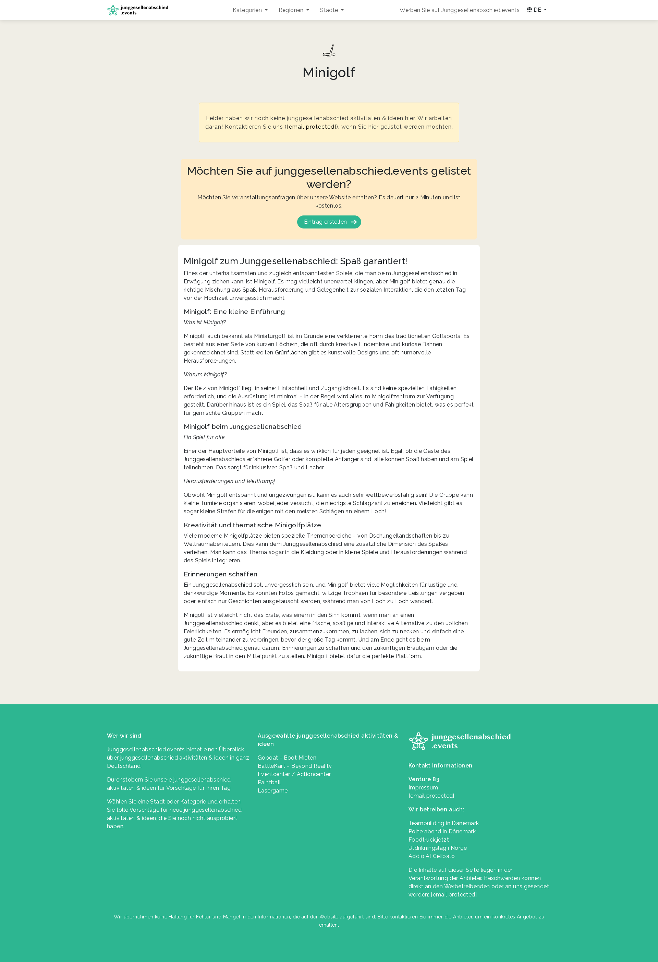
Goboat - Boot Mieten (287, 757)
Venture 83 (424, 779)
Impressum (423, 787)
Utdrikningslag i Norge (438, 848)
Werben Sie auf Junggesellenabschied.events (460, 10)
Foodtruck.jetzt (429, 839)
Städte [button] (330, 10)
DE (537, 10)
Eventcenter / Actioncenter (294, 774)
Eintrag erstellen (325, 222)
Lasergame (273, 790)
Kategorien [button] (248, 10)
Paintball (269, 782)
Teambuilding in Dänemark (444, 823)
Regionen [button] (292, 10)
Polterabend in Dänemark (442, 831)
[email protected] (311, 127)
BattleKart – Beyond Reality (295, 766)
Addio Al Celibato (432, 856)
